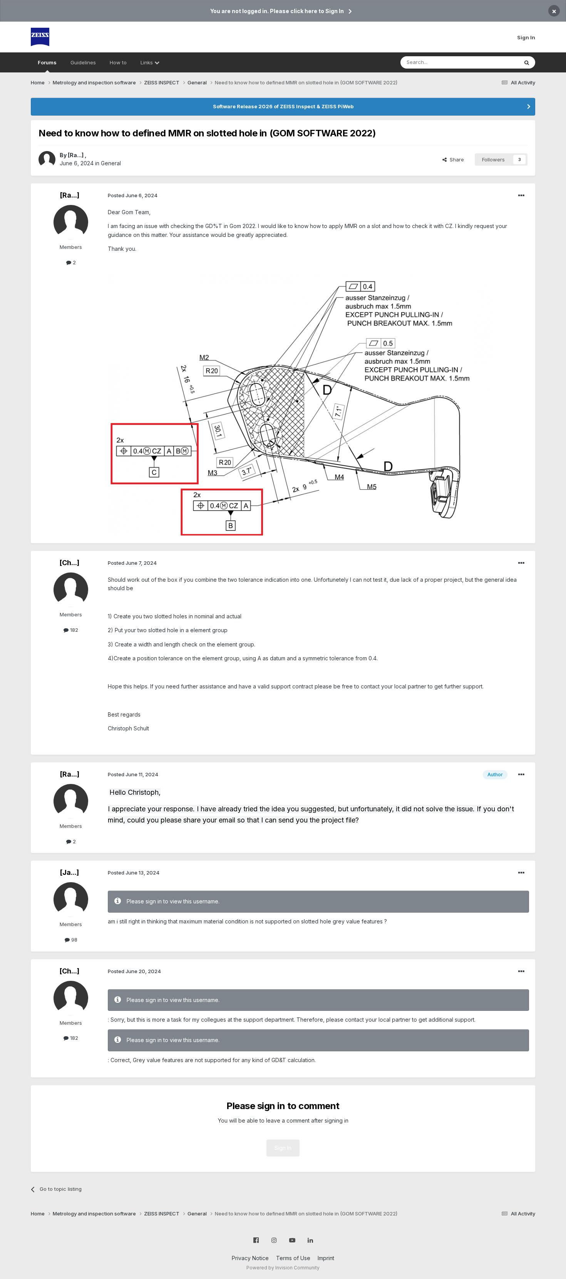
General (111, 163)
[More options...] (521, 195)
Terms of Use (293, 1258)
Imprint (326, 1258)
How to (118, 62)
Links (147, 62)
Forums (47, 62)
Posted (132, 195)
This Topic (496, 62)
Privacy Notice (250, 1258)
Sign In (526, 37)
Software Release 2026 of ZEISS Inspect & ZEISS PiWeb (283, 106)
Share (455, 159)
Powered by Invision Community (283, 1268)
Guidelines (83, 62)
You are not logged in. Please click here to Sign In (277, 11)
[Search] (526, 62)
